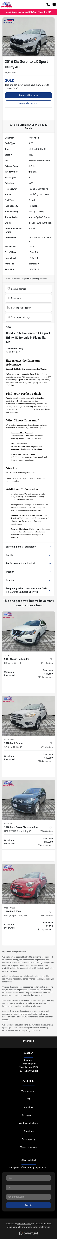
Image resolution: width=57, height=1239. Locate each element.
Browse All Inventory (28, 95)
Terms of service (28, 1147)
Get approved (28, 1115)
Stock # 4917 (9, 824)
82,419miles (46, 663)
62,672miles (46, 915)
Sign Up (28, 1205)
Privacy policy (28, 1139)
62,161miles (46, 747)
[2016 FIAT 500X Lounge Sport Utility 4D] (28, 884)
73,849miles (46, 831)
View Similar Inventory (29, 103)
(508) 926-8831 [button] (31, 1071)
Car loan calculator (28, 1123)
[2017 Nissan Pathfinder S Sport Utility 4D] (28, 631)
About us (28, 1107)
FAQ (29, 1099)
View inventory (28, 1091)
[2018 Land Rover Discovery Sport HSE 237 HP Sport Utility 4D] (28, 800)
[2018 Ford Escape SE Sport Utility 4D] (28, 716)
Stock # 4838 (9, 908)
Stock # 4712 (9, 655)
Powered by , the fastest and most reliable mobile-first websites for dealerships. (29, 1225)
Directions (29, 1131)
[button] (48, 4)
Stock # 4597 (9, 739)
